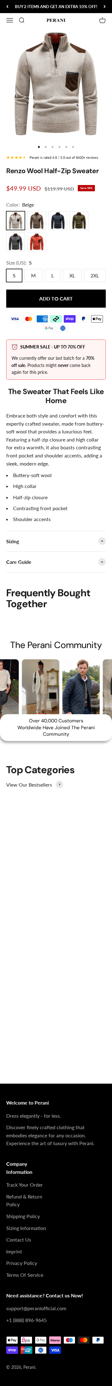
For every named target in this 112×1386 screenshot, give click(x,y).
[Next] (105, 6)
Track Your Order (24, 1185)
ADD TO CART (56, 298)
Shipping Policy (23, 1216)
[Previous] (7, 6)
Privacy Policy (21, 1263)
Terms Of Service (24, 1275)
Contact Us (18, 1239)
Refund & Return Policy (24, 1200)
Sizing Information (26, 1228)
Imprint (14, 1251)
